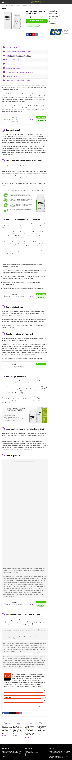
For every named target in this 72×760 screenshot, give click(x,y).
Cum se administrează (12, 60)
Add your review (41, 706)
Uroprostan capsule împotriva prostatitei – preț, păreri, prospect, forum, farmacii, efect (7, 730)
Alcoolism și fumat (53, 10)
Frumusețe (51, 18)
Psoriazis (51, 21)
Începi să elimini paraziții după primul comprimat (19, 72)
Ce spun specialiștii (11, 76)
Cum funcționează (11, 47)
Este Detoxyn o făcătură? (13, 68)
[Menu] (3, 2)
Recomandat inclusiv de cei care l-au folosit (18, 80)
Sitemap (3, 756)
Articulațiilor (52, 11)
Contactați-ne (28, 751)
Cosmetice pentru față (54, 15)
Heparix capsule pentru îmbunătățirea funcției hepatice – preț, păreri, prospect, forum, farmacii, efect (30, 730)
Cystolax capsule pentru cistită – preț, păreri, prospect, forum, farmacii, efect (41, 729)
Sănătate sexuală (53, 25)
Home (3, 5)
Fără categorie (52, 16)
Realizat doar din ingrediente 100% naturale (18, 55)
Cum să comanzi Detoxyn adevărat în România (19, 51)
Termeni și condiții (29, 753)
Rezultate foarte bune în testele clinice (17, 64)
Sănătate (7, 5)
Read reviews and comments (31, 706)
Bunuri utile (51, 13)
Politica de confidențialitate (31, 752)
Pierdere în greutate (53, 20)
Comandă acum (37, 21)
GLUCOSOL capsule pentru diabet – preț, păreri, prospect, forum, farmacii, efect (17, 730)
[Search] (68, 2)
